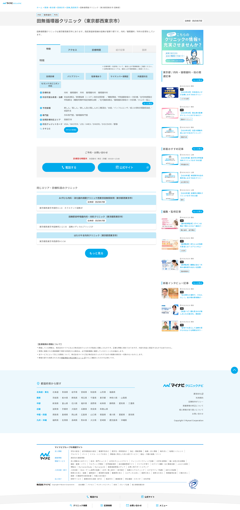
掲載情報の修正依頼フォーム (72, 357)
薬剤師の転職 (104, 473)
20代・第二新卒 (108, 470)
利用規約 (199, 397)
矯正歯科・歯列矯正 (188, 230)
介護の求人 (183, 473)
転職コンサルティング (135, 470)
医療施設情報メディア (116, 467)
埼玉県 (84, 397)
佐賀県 (65, 420)
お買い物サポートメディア (138, 467)
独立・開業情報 (136, 451)
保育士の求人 (158, 473)
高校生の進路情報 (77, 457)
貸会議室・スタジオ (133, 479)
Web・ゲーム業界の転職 (90, 470)
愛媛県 (122, 414)
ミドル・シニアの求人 (98, 454)
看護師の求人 (117, 473)
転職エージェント (176, 451)
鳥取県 (55, 414)
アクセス (72, 49)
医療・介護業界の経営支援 (81, 476)
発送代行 (109, 479)
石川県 (75, 403)
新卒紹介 (121, 470)
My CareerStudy (85, 467)
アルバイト (75, 454)
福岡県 (55, 420)
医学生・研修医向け (119, 451)
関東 (39, 397)
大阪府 (75, 409)
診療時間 (96, 49)
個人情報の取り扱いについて (191, 409)
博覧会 (73, 467)
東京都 (103, 397)
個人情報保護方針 (138, 484)
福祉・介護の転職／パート (150, 454)
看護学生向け (104, 451)
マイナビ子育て (143, 464)
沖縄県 (124, 420)
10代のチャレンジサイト (118, 461)
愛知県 (122, 403)
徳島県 (103, 414)
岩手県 (75, 392)
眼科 (182, 200)
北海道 (40, 392)
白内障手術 (185, 182)
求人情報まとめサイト (79, 461)
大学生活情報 (161, 461)
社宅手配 (146, 479)
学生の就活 (75, 451)
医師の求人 (146, 473)
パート (84, 454)
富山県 (65, 403)
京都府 (65, 409)
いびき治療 (185, 98)
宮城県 (84, 392)
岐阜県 (103, 403)
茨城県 (55, 397)
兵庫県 (84, 409)
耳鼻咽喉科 (185, 271)
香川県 (112, 414)
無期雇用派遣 (171, 473)
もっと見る (148, 103)
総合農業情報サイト (126, 464)
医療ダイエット (186, 119)
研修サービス (76, 479)
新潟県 (55, 403)
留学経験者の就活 (89, 451)
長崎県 (75, 420)
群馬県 (75, 397)
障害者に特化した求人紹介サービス (124, 454)
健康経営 (118, 479)
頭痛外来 (184, 137)
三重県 (131, 403)
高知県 (131, 414)
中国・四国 (42, 414)
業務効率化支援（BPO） (93, 479)
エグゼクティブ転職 (155, 470)
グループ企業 (124, 484)
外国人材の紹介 (100, 476)
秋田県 (93, 392)
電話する (71, 167)
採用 (115, 484)
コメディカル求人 (132, 473)
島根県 (65, 414)
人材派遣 (74, 470)
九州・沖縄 (42, 420)
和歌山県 (104, 409)
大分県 (93, 420)
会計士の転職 (171, 470)
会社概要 (81, 484)
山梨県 (124, 397)
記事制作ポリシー (195, 401)
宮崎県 (103, 420)
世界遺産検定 (111, 464)
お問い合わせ (197, 413)
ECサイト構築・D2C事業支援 (163, 464)
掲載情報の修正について (193, 405)
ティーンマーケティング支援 (142, 461)
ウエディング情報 (96, 464)
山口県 (93, 414)
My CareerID (100, 467)
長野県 (93, 403)
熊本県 (84, 420)
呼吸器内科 (185, 164)
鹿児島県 (113, 420)
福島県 (112, 392)
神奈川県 (113, 397)
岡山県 (75, 414)
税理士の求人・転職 (78, 473)
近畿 (39, 409)
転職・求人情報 (151, 451)
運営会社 (197, 393)
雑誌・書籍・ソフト (78, 464)
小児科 (183, 250)
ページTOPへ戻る (234, 370)
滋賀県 (55, 409)
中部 (39, 403)
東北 (47, 392)
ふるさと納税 (183, 464)
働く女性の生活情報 (177, 461)
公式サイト (126, 167)
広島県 (84, 414)
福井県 (84, 403)
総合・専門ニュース (98, 461)
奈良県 (93, 409)
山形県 (103, 392)
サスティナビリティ (104, 484)
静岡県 (112, 403)
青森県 (65, 392)
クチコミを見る (71, 130)
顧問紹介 (92, 473)
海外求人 (163, 451)
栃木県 (65, 397)
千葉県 (93, 397)
